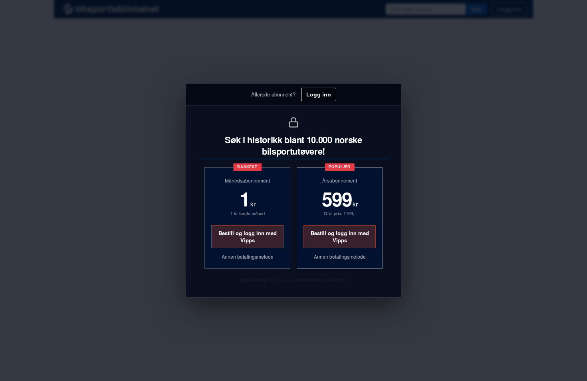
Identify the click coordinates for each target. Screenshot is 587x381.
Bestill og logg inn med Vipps (247, 236)
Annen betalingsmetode (248, 256)
